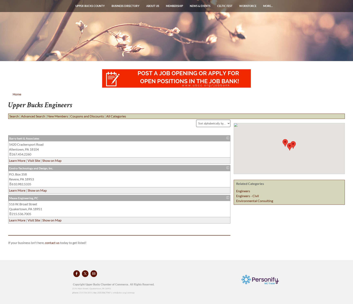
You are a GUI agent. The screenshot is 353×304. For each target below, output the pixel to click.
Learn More (17, 160)
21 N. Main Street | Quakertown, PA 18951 (91, 288)
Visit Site (34, 160)
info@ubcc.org (119, 292)
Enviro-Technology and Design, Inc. (31, 168)
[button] (285, 143)
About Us (152, 6)
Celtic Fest (224, 6)
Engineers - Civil (247, 196)
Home (17, 94)
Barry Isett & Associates (24, 138)
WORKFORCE (247, 6)
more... (268, 6)
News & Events (200, 6)
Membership (174, 6)
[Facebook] (76, 273)
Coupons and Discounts (87, 116)
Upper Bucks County (90, 6)
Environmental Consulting (254, 201)
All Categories (116, 116)
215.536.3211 (85, 292)
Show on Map (51, 160)
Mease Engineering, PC (23, 198)
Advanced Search (33, 116)
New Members (57, 116)
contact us (52, 243)
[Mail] (93, 273)
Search (14, 116)
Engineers (243, 191)
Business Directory (126, 6)
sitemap (131, 292)
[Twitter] (85, 273)
